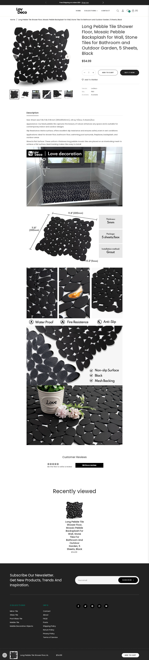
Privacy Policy (48, 633)
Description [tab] (33, 112)
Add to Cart (130, 655)
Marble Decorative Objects (21, 626)
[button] (103, 2)
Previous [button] (15, 56)
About (45, 615)
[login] (122, 11)
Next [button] (67, 56)
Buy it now (130, 73)
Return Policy (48, 630)
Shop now (85, 3)
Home (12, 19)
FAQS (45, 618)
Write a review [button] (89, 465)
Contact (47, 611)
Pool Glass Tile (16, 618)
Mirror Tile (14, 611)
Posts (45, 622)
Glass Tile (14, 615)
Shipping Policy (49, 626)
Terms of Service (50, 637)
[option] (41, 55)
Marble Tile (14, 622)
